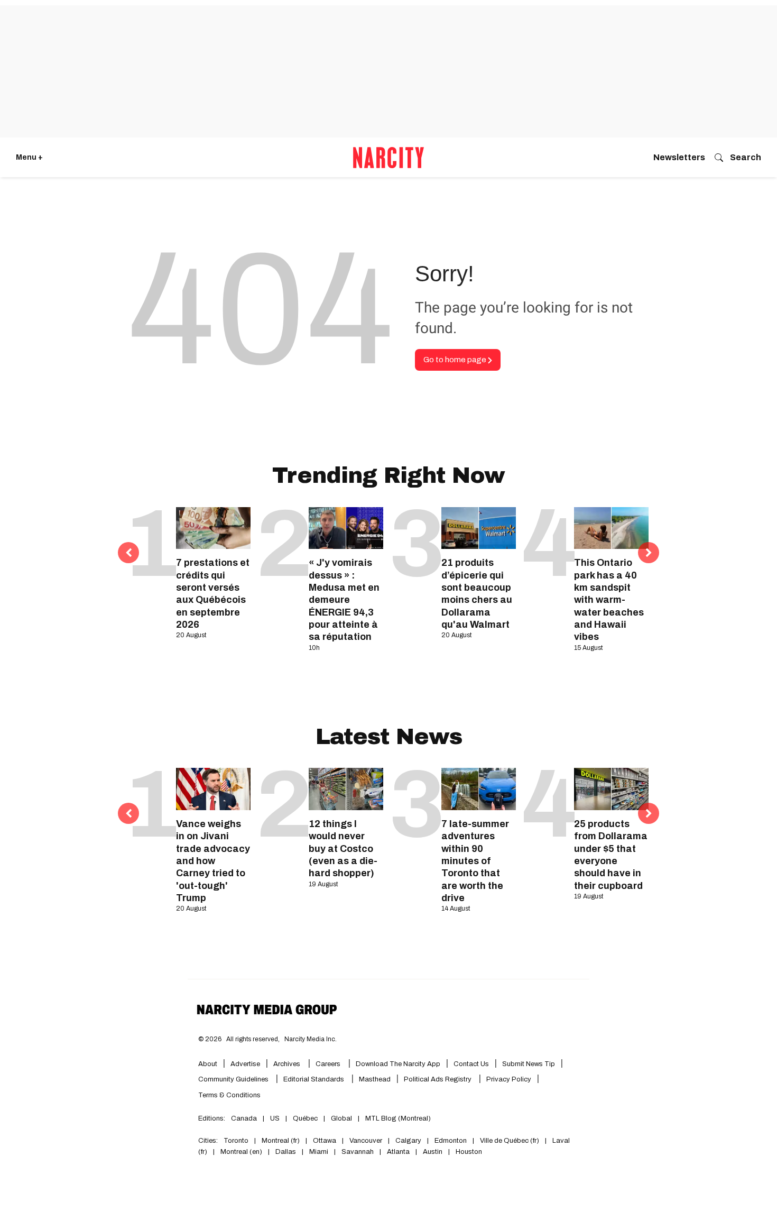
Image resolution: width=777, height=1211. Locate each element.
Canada (244, 1118)
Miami (318, 1151)
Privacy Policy (508, 1079)
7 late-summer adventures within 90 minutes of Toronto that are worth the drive (475, 861)
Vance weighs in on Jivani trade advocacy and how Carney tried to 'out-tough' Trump (213, 861)
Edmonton (450, 1140)
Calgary (408, 1140)
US (275, 1118)
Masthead (375, 1079)
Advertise (245, 1064)
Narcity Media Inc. (310, 1039)
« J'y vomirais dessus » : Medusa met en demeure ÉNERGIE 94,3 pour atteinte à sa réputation (344, 599)
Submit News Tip (528, 1064)
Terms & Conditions (229, 1095)
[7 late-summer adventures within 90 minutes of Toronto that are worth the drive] (478, 789)
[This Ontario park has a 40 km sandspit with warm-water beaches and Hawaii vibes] (611, 528)
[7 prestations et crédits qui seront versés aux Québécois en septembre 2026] (213, 528)
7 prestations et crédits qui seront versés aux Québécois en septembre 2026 (212, 593)
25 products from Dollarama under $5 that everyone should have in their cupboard (611, 855)
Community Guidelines (234, 1079)
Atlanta (398, 1151)
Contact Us (471, 1064)
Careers (328, 1064)
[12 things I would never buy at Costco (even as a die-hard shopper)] (346, 789)
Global (341, 1118)
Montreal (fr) (281, 1140)
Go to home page (455, 359)
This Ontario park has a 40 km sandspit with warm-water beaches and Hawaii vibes (609, 599)
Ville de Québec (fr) (509, 1140)
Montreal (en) (241, 1151)
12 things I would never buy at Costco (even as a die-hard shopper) (343, 849)
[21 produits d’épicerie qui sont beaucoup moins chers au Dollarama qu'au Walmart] (478, 528)
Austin (432, 1151)
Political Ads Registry (438, 1079)
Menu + (29, 157)
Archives (286, 1064)
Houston (469, 1151)
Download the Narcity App (398, 1064)
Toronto (236, 1140)
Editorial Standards (314, 1079)
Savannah (357, 1151)
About (207, 1064)
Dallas (285, 1151)
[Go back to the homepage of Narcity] (388, 157)
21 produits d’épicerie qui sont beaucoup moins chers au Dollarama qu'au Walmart (476, 593)
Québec (305, 1118)
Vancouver (365, 1140)
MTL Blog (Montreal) (398, 1118)
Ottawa (324, 1140)
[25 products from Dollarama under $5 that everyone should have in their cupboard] (611, 789)
